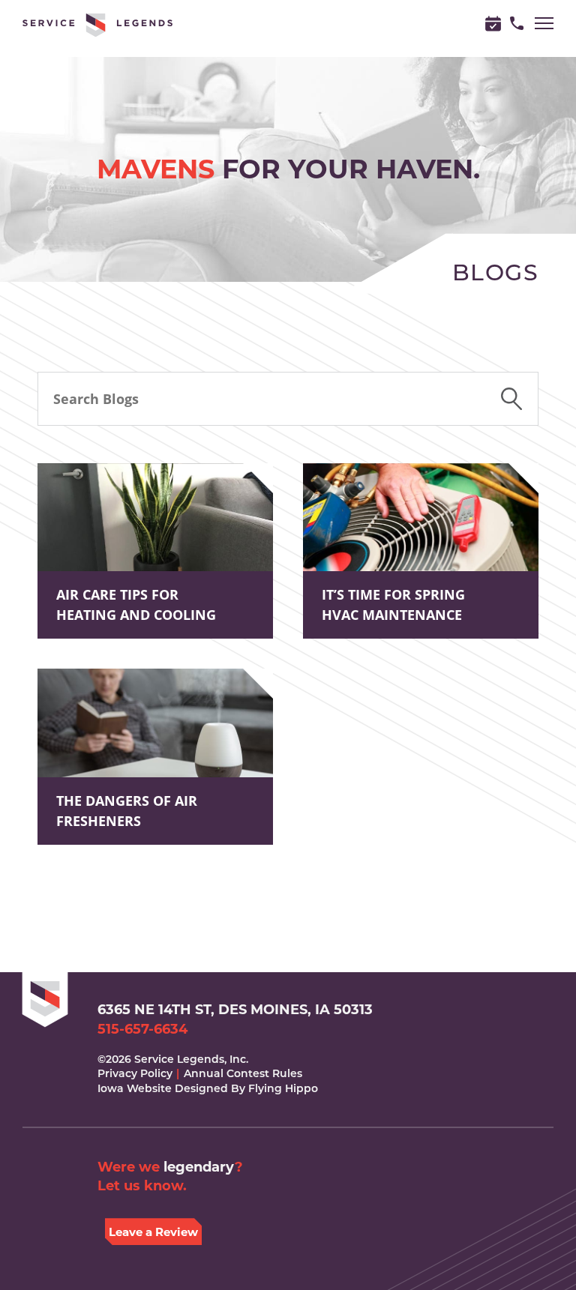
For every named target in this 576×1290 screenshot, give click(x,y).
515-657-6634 (143, 1029)
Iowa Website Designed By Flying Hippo (208, 1088)
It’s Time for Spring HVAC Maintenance (393, 604)
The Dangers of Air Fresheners (126, 811)
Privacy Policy (135, 1073)
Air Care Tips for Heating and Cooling (136, 604)
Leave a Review (153, 1232)
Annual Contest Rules (243, 1073)
